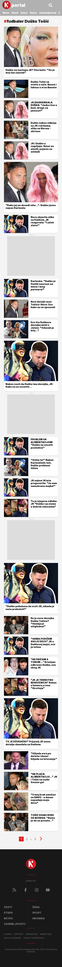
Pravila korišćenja (34, 938)
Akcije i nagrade (12, 938)
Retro (33, 12)
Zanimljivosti (47, 12)
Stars (24, 12)
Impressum (32, 934)
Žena (36, 907)
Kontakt (19, 934)
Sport (36, 912)
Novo (6, 12)
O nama (8, 934)
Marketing (45, 934)
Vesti (14, 12)
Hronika (38, 918)
